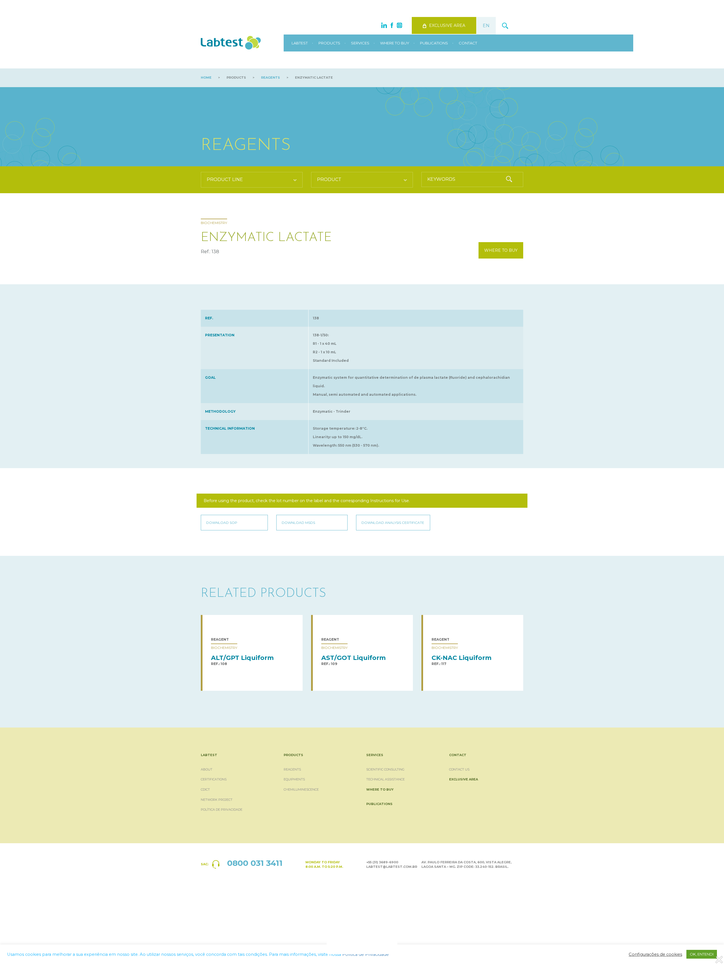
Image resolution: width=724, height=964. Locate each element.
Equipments (294, 779)
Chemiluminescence (301, 789)
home (206, 77)
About (206, 769)
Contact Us (459, 769)
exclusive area (447, 25)
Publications (434, 43)
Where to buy (394, 43)
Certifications (214, 779)
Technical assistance (385, 779)
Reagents (270, 77)
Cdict (205, 789)
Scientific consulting (385, 769)
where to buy (501, 250)
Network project (216, 800)
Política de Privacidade (221, 810)
